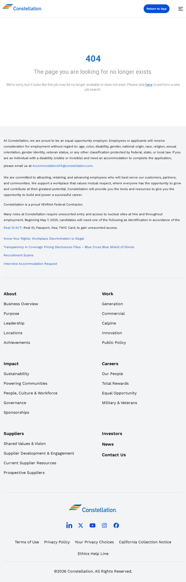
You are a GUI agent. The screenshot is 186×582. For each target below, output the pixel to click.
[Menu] (180, 9)
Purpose (11, 313)
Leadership (14, 323)
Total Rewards (115, 383)
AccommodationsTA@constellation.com (62, 166)
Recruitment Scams (18, 255)
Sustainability (16, 373)
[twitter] (80, 526)
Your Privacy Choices (94, 542)
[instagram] (104, 526)
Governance (15, 402)
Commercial (113, 313)
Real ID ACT (13, 227)
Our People (112, 373)
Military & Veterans (119, 402)
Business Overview (21, 304)
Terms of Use (27, 542)
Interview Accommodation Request (30, 263)
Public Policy (114, 342)
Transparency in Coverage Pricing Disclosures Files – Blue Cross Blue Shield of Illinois (69, 247)
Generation (112, 304)
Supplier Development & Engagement (39, 453)
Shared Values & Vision (25, 443)
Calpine (109, 323)
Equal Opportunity (119, 393)
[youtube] (92, 526)
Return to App (157, 8)
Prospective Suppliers (24, 472)
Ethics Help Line (93, 553)
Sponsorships (16, 412)
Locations (13, 333)
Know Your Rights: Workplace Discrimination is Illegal (44, 238)
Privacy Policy (57, 542)
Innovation (112, 333)
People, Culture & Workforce (30, 393)
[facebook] (116, 526)
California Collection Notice (145, 542)
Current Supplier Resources (30, 463)
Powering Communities (25, 383)
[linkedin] (69, 526)
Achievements (17, 342)
